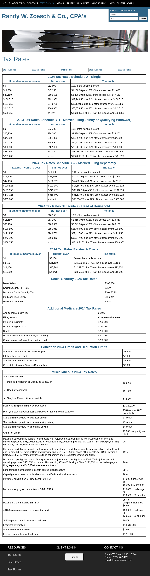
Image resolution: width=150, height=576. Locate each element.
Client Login (125, 3)
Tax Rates (14, 554)
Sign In (74, 557)
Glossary (98, 3)
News (60, 3)
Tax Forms (14, 569)
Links (111, 3)
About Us (18, 3)
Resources (17, 547)
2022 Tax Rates (67, 70)
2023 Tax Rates (38, 70)
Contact (32, 3)
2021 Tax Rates (95, 70)
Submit (143, 18)
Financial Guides (78, 3)
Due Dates (14, 562)
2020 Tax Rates (124, 70)
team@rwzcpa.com (122, 560)
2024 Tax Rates (9, 70)
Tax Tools (47, 3)
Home (6, 3)
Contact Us (113, 547)
